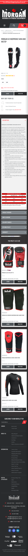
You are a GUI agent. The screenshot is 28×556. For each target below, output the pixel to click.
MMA (12, 480)
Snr (7, 82)
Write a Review (6, 217)
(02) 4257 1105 (18, 110)
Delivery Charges (7, 222)
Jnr (3, 82)
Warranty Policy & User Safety (18, 462)
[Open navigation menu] (4, 25)
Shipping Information (16, 454)
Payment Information (16, 451)
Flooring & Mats (15, 490)
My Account (14, 426)
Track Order (14, 428)
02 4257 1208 (15, 514)
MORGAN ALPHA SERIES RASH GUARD (9, 400)
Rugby (12, 488)
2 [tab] (13, 68)
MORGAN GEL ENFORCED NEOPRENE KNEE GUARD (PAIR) (13, 315)
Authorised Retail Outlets (17, 436)
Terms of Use (14, 449)
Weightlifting (14, 486)
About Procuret (14, 470)
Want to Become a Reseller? (17, 444)
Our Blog (13, 440)
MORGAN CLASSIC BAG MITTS (8, 273)
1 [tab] (12, 68)
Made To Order (14, 464)
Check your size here (9, 88)
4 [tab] (15, 68)
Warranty (5, 232)
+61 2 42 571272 (15, 511)
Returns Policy (6, 227)
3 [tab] (14, 68)
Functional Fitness (15, 484)
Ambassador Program (16, 472)
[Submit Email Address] (24, 422)
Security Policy (14, 456)
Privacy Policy (14, 458)
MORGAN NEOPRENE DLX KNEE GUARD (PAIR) (11, 358)
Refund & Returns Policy (16, 460)
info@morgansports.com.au (15, 517)
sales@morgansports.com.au (14, 519)
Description (5, 120)
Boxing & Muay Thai (15, 478)
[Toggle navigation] (14, 25)
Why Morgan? (14, 434)
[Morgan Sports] (14, 14)
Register (20, 94)
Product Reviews (6, 212)
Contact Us (13, 438)
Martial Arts (14, 482)
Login (7, 94)
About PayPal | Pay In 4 (16, 468)
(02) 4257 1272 (19, 503)
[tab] (14, 120)
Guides (13, 442)
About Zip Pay (14, 466)
